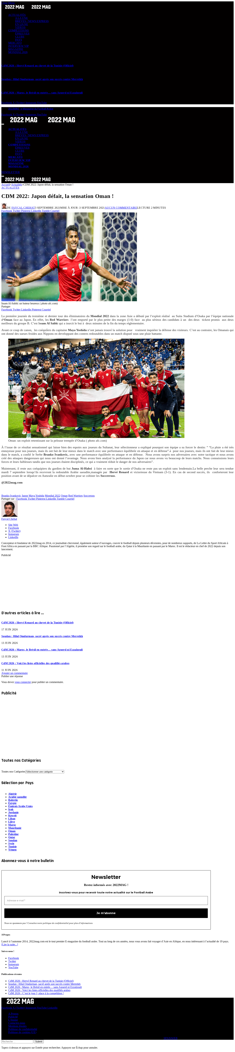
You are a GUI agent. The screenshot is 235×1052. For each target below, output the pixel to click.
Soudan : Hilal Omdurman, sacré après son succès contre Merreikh (42, 79)
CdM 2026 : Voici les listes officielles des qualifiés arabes (35, 663)
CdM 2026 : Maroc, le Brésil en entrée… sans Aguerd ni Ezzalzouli (42, 92)
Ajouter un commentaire (14, 673)
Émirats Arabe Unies (20, 806)
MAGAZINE (15, 49)
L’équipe (13, 1019)
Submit (38, 1041)
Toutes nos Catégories (13, 771)
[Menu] (2, 124)
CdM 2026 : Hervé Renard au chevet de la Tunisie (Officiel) (37, 65)
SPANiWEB (171, 1038)
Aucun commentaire (121, 207)
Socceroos (89, 495)
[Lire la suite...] (9, 944)
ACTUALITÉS (17, 14)
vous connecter (23, 682)
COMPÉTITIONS (18, 30)
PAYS (18, 39)
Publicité (13, 1016)
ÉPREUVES (22, 33)
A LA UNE (21, 18)
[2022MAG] (43, 123)
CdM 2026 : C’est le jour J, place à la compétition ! (36, 993)
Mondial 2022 (52, 495)
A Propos (13, 1013)
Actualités (10, 187)
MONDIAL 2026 (18, 52)
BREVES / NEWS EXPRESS (32, 21)
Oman (64, 495)
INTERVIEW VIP (18, 45)
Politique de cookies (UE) (22, 1032)
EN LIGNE (21, 24)
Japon (25, 495)
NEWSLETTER (10, 172)
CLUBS (19, 36)
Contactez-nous (16, 1022)
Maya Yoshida (36, 495)
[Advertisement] (104, 581)
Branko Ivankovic (11, 495)
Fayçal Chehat (23, 207)
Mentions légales (17, 1026)
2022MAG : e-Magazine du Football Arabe (30, 108)
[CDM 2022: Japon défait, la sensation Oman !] (69, 300)
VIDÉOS (20, 27)
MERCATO (15, 42)
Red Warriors (75, 495)
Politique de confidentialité (22, 1029)
